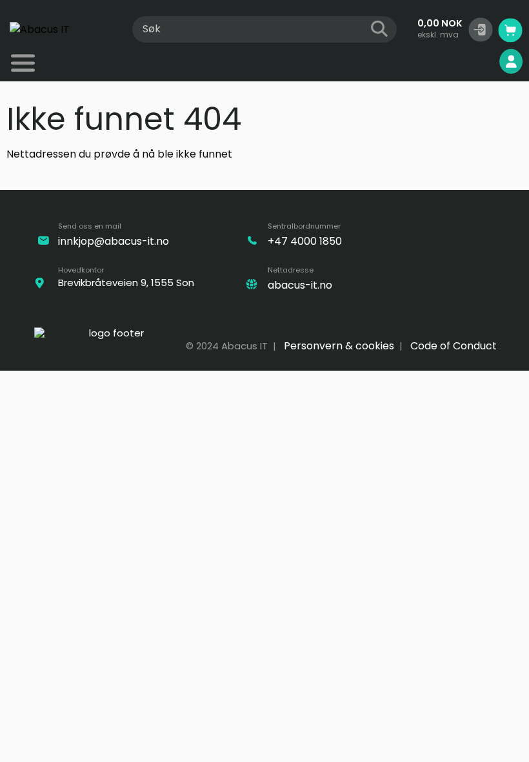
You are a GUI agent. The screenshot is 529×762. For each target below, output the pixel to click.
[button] (480, 30)
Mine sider (467, 61)
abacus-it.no (300, 285)
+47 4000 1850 (305, 241)
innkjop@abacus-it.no (113, 241)
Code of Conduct (453, 345)
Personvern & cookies (339, 345)
